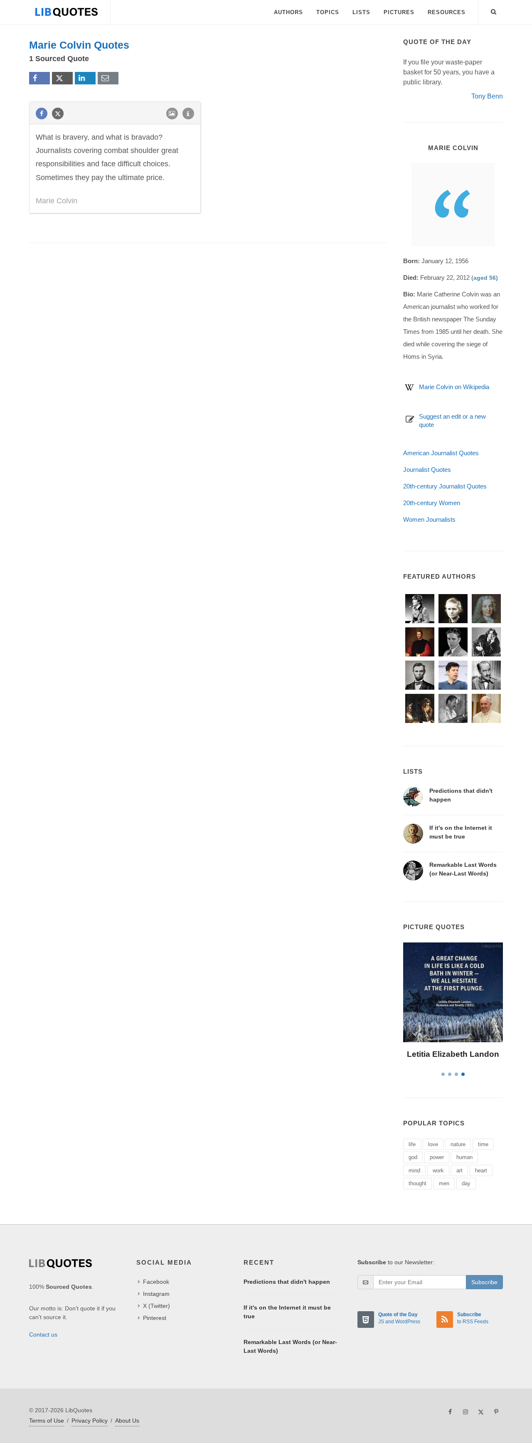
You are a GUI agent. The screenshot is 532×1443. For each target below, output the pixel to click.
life (412, 1144)
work (438, 1170)
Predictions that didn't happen (287, 1281)
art (459, 1170)
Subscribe (484, 1282)
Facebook (156, 1281)
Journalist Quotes (427, 469)
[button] (494, 10)
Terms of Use (46, 1420)
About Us (127, 1420)
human (464, 1157)
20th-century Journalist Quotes (445, 486)
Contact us (43, 1334)
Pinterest (154, 1318)
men (444, 1183)
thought (417, 1183)
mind (414, 1170)
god (413, 1157)
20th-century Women (431, 502)
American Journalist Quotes (441, 452)
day (466, 1183)
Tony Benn (487, 96)
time (483, 1144)
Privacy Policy (89, 1420)
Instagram (156, 1293)
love (433, 1144)
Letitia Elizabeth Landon (453, 1054)
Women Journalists (429, 519)
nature (458, 1144)
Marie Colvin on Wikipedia (454, 386)
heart (481, 1170)
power (437, 1157)
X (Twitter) (156, 1305)
